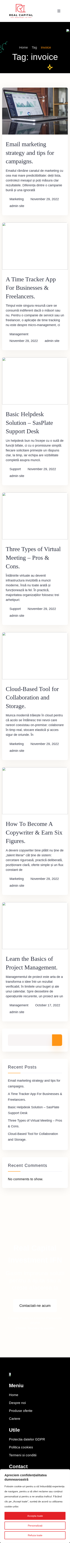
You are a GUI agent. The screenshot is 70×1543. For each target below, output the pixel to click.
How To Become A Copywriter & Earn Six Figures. (34, 832)
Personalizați (35, 1525)
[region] (35, 1506)
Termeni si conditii (41, 1328)
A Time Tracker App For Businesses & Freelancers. (31, 288)
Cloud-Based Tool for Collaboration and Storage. (32, 697)
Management (19, 334)
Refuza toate (35, 1535)
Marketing (17, 199)
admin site (17, 206)
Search (57, 1040)
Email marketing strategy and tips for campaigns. (30, 153)
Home (23, 47)
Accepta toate (35, 1515)
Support (15, 469)
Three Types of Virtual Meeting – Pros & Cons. (33, 557)
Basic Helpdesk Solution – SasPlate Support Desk (29, 423)
